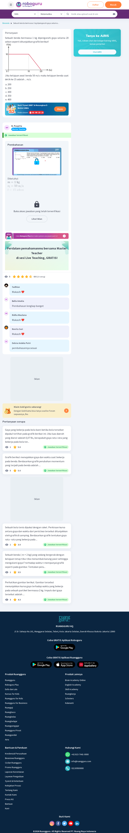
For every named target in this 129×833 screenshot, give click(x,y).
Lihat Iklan (37, 218)
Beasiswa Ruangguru (15, 758)
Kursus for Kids (12, 693)
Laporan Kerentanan (14, 771)
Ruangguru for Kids (14, 698)
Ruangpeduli (11, 735)
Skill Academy (71, 689)
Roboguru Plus (12, 684)
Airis (7, 739)
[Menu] (11, 4)
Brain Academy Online (75, 680)
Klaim (60, 109)
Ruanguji (9, 707)
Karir (7, 808)
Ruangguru (10, 680)
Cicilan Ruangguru (13, 762)
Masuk (113, 4)
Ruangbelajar (11, 721)
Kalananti (69, 703)
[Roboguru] (29, 4)
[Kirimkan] (67, 14)
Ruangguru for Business (16, 703)
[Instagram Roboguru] (51, 823)
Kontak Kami (11, 794)
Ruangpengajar (12, 725)
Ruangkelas (10, 716)
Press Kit (9, 799)
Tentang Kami (11, 790)
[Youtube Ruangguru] (70, 823)
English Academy (73, 684)
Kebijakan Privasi (13, 785)
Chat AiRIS (97, 52)
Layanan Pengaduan (14, 776)
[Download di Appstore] (64, 664)
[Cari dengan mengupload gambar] (114, 14)
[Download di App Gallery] (87, 664)
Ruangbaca (10, 712)
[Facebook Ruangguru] (58, 823)
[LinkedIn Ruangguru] (77, 823)
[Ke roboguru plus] (37, 236)
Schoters (69, 698)
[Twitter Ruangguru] (64, 823)
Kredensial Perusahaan (16, 753)
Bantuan (9, 803)
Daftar (96, 4)
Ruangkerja (70, 693)
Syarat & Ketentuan (14, 781)
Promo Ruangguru (13, 767)
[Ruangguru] (64, 619)
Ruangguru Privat (13, 730)
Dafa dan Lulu (11, 689)
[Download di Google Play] (64, 647)
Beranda (6, 23)
